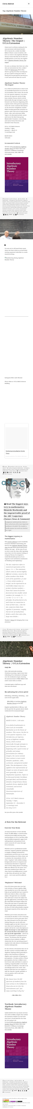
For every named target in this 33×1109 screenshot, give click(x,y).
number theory (12, 471)
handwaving (22, 469)
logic (27, 469)
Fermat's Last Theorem (21, 206)
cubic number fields (10, 203)
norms (14, 208)
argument (17, 469)
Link (5, 629)
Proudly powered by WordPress (10, 1098)
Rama (12, 620)
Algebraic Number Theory (8, 469)
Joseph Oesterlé (17, 633)
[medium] (3, 214)
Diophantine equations (14, 204)
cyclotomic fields (19, 203)
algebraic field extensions (17, 200)
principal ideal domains (17, 1087)
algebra (27, 468)
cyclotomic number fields (11, 1084)
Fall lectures (14, 70)
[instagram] (5, 472)
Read (11, 631)
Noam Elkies (24, 633)
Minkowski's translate (22, 207)
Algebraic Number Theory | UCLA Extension (16, 662)
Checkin (10, 468)
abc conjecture (18, 631)
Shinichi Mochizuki (14, 635)
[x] (7, 214)
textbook (17, 211)
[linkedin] (15, 214)
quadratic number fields (20, 210)
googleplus (10, 214)
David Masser (23, 632)
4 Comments (21, 214)
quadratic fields (10, 210)
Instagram (14, 468)
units (15, 213)
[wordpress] (19, 472)
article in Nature (12, 541)
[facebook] (5, 214)
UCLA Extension (9, 213)
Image (5, 466)
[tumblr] (13, 214)
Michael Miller (14, 207)
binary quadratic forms (15, 201)
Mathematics (5, 200)
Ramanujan (5, 211)
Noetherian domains (7, 208)
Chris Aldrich (8, 4)
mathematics (5, 471)
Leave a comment (8, 474)
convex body (24, 201)
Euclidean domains (11, 206)
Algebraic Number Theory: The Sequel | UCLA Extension (14, 41)
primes (17, 208)
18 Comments (7, 1092)
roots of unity (11, 211)
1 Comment (18, 636)
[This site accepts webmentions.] (12, 1101)
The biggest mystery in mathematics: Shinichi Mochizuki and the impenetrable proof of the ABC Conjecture (17, 510)
